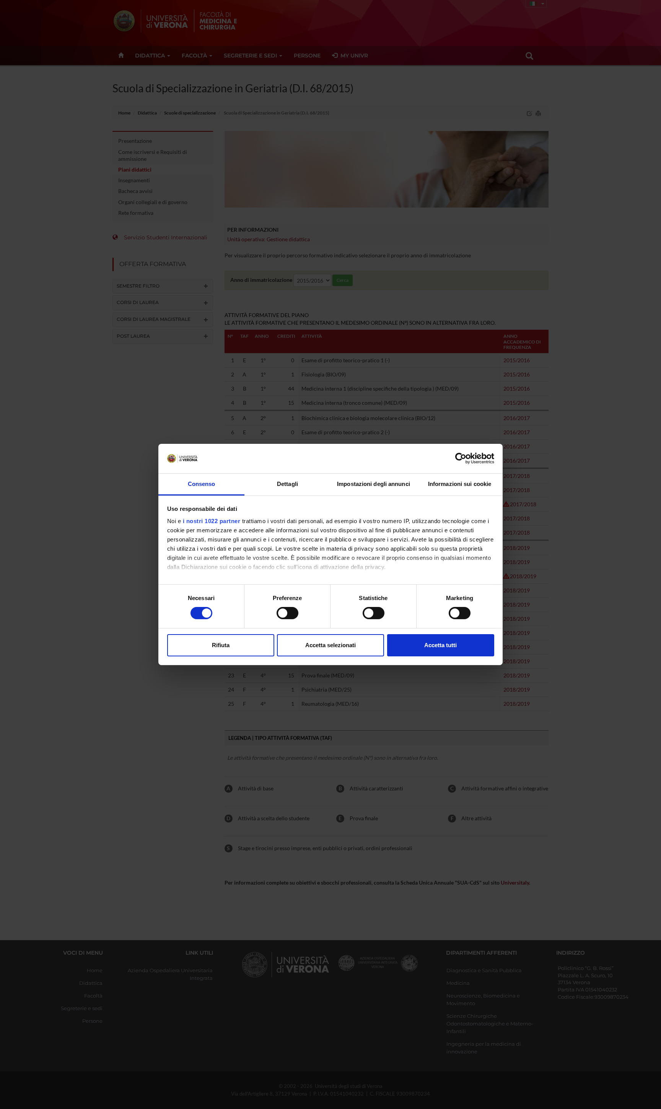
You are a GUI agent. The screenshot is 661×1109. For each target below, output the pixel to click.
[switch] (287, 613)
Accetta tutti (440, 645)
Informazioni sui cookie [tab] (459, 484)
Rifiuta (221, 645)
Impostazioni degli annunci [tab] (373, 484)
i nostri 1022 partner (212, 521)
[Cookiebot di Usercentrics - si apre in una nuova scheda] (460, 458)
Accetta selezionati (330, 645)
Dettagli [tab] (287, 484)
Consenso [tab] (201, 484)
